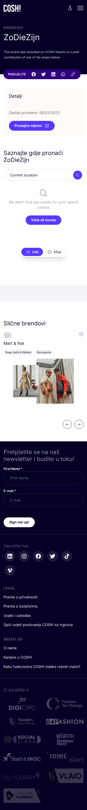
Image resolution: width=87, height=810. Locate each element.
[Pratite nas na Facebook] (38, 556)
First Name (13, 469)
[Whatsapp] (63, 74)
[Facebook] (34, 74)
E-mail (10, 491)
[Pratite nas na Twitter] (52, 556)
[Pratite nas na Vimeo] (9, 570)
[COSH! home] (12, 8)
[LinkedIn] (53, 74)
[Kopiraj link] (73, 74)
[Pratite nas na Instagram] (24, 556)
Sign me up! (19, 522)
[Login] (70, 8)
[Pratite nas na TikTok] (67, 556)
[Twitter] (43, 74)
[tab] (32, 252)
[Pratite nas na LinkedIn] (9, 556)
